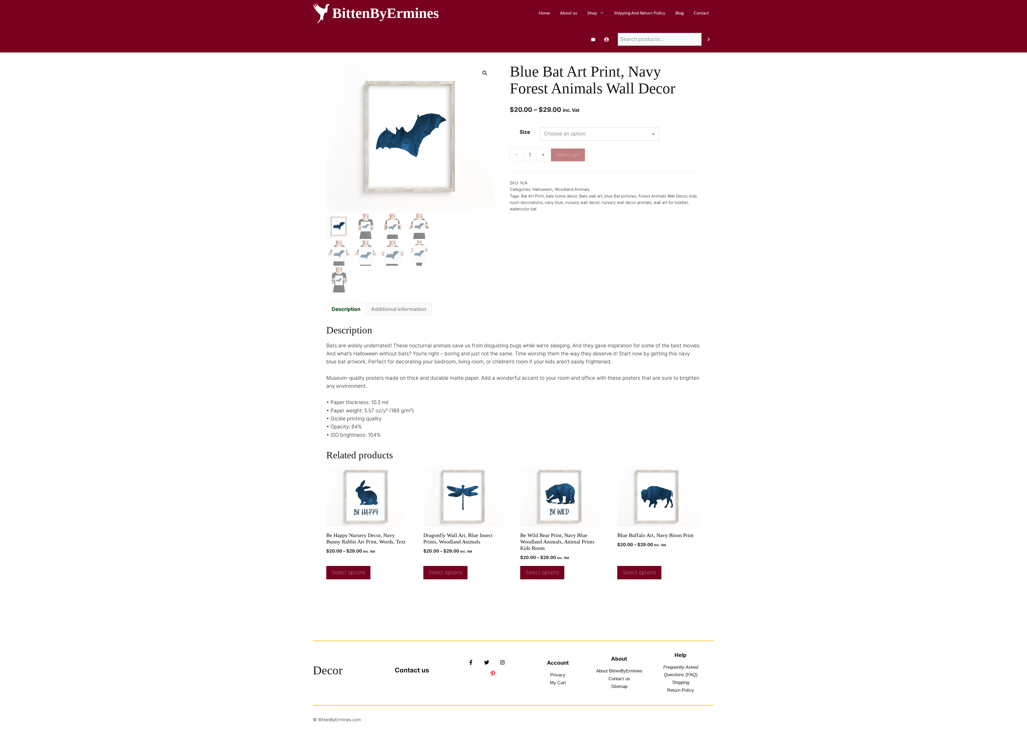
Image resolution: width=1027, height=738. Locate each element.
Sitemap (619, 686)
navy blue (554, 202)
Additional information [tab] (398, 309)
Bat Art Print (532, 196)
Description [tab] (346, 309)
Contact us (412, 670)
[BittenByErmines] (321, 13)
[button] (485, 73)
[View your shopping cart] (593, 39)
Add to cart (568, 154)
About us (568, 13)
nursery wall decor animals (626, 202)
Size (525, 132)
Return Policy (680, 690)
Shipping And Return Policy (639, 13)
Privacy (557, 675)
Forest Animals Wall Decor (662, 196)
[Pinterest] (493, 673)
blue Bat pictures (620, 196)
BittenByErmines (385, 13)
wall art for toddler (671, 202)
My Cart (558, 682)
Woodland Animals (572, 189)
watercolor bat (523, 208)
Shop (592, 13)
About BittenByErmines (619, 671)
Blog (679, 13)
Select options (348, 572)
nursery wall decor (582, 202)
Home (544, 13)
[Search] (708, 39)
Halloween (542, 189)
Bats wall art (590, 196)
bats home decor (561, 196)
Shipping (680, 682)
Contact (701, 13)
